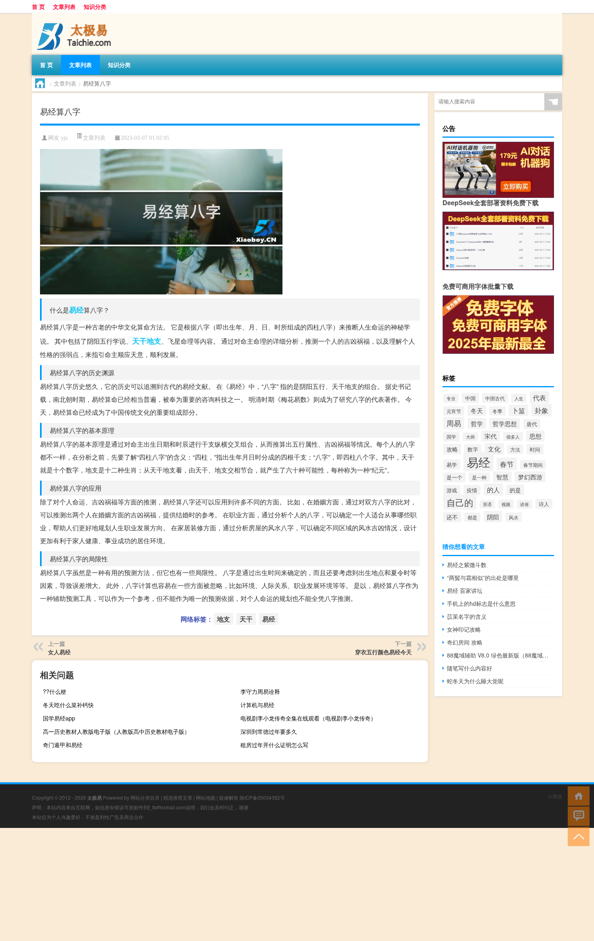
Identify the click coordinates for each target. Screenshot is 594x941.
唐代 (532, 424)
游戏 (452, 490)
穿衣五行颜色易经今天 (383, 652)
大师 (470, 437)
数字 (473, 449)
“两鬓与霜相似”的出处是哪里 (483, 577)
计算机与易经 (257, 705)
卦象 (541, 410)
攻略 (452, 449)
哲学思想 (505, 423)
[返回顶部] (577, 836)
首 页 (38, 6)
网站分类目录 (145, 797)
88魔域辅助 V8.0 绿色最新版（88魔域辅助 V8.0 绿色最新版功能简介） (500, 655)
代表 (539, 397)
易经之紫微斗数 (467, 565)
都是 (472, 517)
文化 (494, 449)
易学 (452, 464)
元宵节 (454, 410)
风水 (513, 517)
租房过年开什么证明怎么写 (274, 745)
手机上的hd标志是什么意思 (481, 603)
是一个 (454, 477)
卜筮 (518, 410)
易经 (76, 310)
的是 (515, 490)
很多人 (513, 436)
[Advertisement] (242, 884)
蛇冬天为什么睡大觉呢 (475, 681)
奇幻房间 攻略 (464, 642)
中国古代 (495, 398)
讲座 (524, 504)
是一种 (479, 477)
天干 (139, 341)
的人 (493, 489)
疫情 (472, 490)
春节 (507, 464)
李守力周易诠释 (260, 691)
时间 (535, 449)
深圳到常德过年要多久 (268, 731)
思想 (535, 436)
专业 (451, 398)
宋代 (490, 436)
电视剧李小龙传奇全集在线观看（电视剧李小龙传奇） (308, 718)
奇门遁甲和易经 (62, 745)
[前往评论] (577, 816)
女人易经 (59, 652)
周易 (454, 423)
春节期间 (533, 464)
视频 (505, 504)
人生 (518, 398)
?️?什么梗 (54, 691)
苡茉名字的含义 (467, 616)
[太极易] (74, 16)
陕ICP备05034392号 (262, 797)
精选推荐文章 (177, 797)
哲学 (477, 423)
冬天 (477, 410)
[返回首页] (577, 795)
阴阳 (493, 516)
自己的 (460, 502)
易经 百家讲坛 (464, 590)
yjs (64, 138)
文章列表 (64, 6)
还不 (452, 517)
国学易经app (59, 718)
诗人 (544, 504)
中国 (470, 398)
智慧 (502, 477)
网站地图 (205, 797)
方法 (515, 449)
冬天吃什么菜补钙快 (68, 705)
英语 (487, 504)
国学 (451, 436)
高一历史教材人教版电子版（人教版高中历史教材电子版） (116, 731)
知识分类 (95, 6)
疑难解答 (228, 797)
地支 (154, 341)
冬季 (497, 410)
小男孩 (555, 796)
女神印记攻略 (464, 629)
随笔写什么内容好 (469, 668)
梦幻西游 (530, 477)
